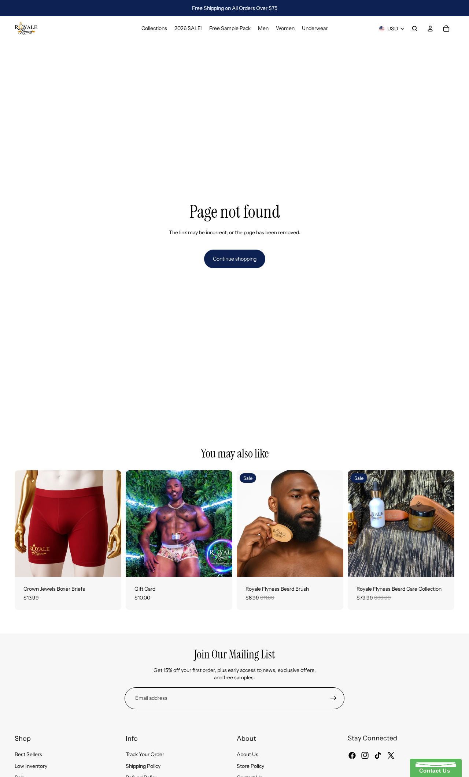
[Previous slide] (26, 524)
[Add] (332, 565)
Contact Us (433, 770)
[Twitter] (391, 755)
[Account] (430, 28)
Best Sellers (28, 754)
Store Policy (250, 765)
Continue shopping (234, 258)
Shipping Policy (143, 765)
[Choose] (110, 565)
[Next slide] (110, 524)
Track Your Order (145, 754)
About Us (247, 754)
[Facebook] (352, 755)
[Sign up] (333, 698)
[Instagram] (365, 755)
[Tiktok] (377, 755)
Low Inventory (31, 765)
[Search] (415, 28)
